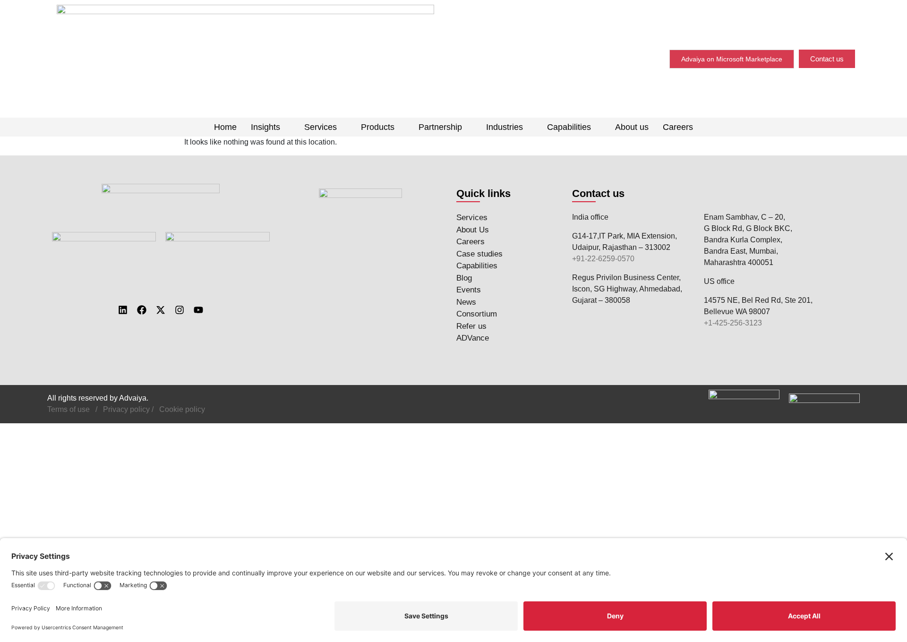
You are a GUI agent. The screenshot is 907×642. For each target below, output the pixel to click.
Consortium (476, 313)
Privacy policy (126, 409)
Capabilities (569, 127)
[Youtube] (198, 310)
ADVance (472, 338)
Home (225, 127)
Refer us (471, 326)
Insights (265, 127)
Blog (464, 278)
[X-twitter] (160, 310)
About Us (472, 229)
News (466, 302)
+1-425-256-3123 (733, 323)
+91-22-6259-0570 (603, 259)
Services (320, 127)
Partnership (440, 127)
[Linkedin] (123, 310)
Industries (504, 127)
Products (377, 127)
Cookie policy (182, 409)
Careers (678, 127)
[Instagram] (179, 310)
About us (632, 127)
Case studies (479, 253)
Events (468, 289)
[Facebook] (141, 310)
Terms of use (68, 409)
